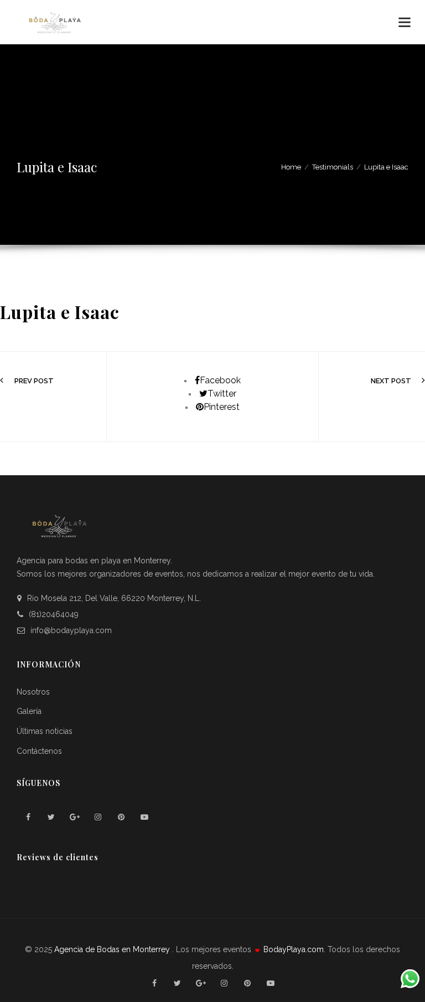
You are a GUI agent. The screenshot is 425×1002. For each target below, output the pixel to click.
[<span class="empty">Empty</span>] (28, 817)
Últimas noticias (44, 731)
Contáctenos (39, 751)
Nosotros (33, 691)
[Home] (55, 22)
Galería (29, 711)
